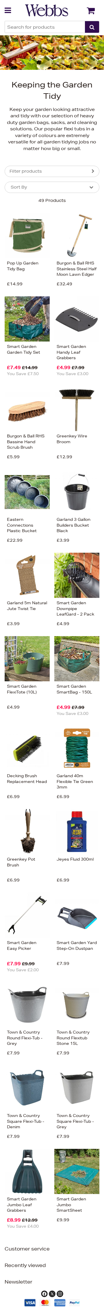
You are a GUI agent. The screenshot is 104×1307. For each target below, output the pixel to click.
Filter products (26, 171)
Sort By (19, 187)
